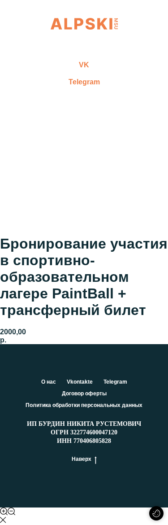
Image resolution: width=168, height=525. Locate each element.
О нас (48, 382)
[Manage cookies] (156, 513)
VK (84, 65)
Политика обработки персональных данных (84, 405)
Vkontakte (80, 382)
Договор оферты (84, 393)
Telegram (84, 82)
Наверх (81, 459)
